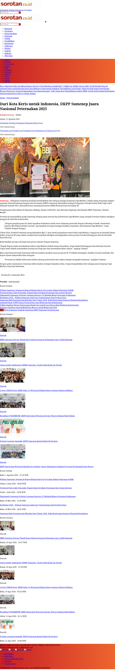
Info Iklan (8, 656)
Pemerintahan (10, 33)
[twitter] (12, 10)
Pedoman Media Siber (13, 659)
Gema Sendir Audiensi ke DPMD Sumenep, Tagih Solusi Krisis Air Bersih (31, 562)
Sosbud (7, 51)
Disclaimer (9, 654)
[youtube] (28, 10)
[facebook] (4, 10)
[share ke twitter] (12, 123)
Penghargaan (53, 310)
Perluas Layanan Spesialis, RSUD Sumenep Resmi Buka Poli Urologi (29, 636)
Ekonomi (8, 36)
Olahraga (8, 46)
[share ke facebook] (4, 123)
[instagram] (19, 10)
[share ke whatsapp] (19, 123)
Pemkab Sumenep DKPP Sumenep (32, 310)
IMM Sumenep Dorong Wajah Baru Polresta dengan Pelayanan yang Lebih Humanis (36, 538)
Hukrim (7, 53)
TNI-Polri (8, 56)
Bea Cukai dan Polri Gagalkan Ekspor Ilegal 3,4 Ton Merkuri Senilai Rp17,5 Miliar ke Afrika (39, 86)
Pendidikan (9, 41)
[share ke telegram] (28, 123)
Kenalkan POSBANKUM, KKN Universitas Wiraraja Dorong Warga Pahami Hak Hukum (37, 612)
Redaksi (7, 661)
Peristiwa (8, 31)
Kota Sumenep (11, 310)
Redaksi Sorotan (7, 115)
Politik (7, 38)
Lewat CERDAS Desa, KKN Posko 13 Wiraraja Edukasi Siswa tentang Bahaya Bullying (36, 587)
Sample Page (10, 663)
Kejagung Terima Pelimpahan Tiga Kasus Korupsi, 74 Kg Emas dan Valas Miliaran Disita (44, 91)
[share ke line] (35, 123)
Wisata (7, 48)
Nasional (8, 28)
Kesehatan (8, 43)
